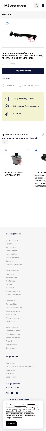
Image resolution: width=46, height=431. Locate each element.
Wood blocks (11, 247)
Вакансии (10, 373)
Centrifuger (11, 348)
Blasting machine (13, 334)
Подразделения (13, 234)
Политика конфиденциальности (20, 367)
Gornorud (10, 288)
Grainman (10, 261)
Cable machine (12, 258)
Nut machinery (12, 254)
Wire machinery (12, 327)
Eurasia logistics (13, 240)
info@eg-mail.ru (13, 384)
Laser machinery (13, 311)
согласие (31, 404)
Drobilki (9, 284)
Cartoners (10, 281)
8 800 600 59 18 (12, 388)
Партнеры (10, 363)
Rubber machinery (13, 295)
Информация (12, 356)
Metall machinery (13, 318)
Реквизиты (10, 370)
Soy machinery (12, 304)
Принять (11, 423)
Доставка (6, 78)
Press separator (13, 291)
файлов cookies (20, 406)
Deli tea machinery (14, 308)
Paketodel (10, 244)
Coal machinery (12, 271)
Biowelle (9, 341)
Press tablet (11, 314)
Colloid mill (10, 321)
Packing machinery (14, 265)
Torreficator (11, 345)
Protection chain (13, 331)
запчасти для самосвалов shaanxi (19, 138)
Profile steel (11, 251)
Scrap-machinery (13, 338)
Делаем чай (11, 277)
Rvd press (10, 274)
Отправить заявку (23, 71)
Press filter (10, 301)
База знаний (11, 377)
